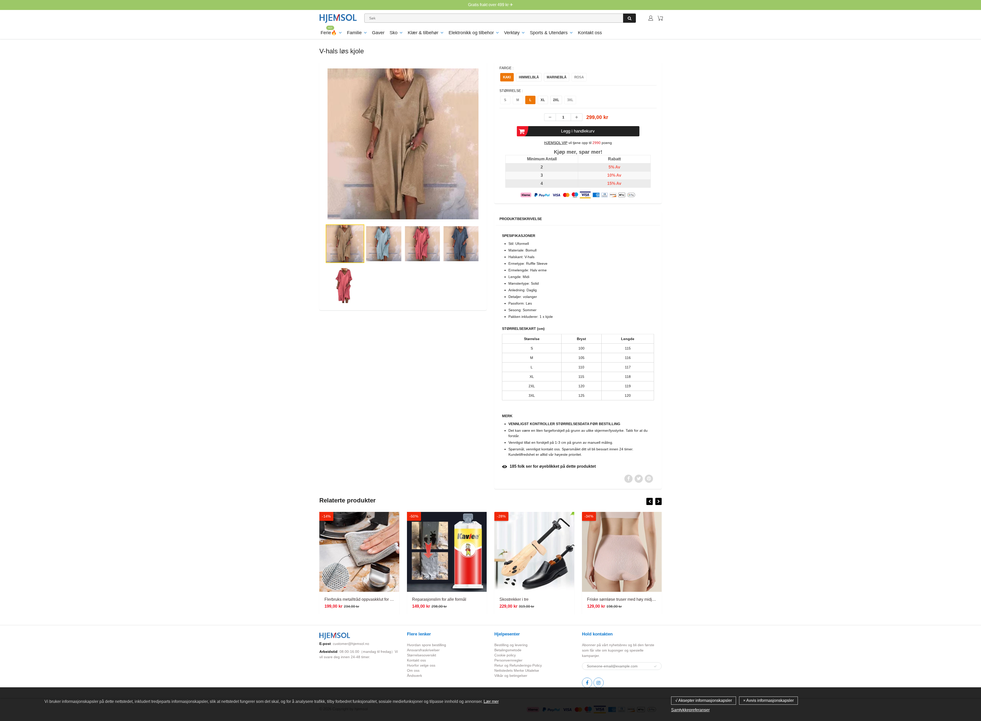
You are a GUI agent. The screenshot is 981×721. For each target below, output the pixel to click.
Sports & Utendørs (549, 32)
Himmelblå (529, 77)
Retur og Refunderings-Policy (518, 665)
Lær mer (491, 701)
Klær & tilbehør (423, 32)
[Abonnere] (655, 666)
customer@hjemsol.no (351, 644)
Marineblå (556, 77)
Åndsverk (414, 676)
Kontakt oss (590, 32)
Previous (307, 164)
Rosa (579, 77)
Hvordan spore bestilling (426, 645)
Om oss (413, 670)
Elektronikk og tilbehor (471, 32)
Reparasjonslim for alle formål (358, 599)
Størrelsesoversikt (421, 655)
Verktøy (512, 32)
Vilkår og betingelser (510, 676)
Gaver (378, 32)
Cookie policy (505, 655)
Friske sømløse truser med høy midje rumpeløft (548, 599)
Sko (394, 32)
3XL (570, 100)
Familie (354, 32)
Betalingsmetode (507, 650)
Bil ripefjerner (605, 599)
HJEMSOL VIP (555, 143)
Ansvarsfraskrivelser (423, 650)
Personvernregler (508, 660)
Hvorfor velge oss (421, 665)
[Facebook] (587, 683)
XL (543, 100)
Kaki (507, 77)
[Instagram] (598, 683)
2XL (556, 100)
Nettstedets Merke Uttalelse (516, 670)
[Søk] (629, 18)
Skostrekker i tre (433, 599)
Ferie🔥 (329, 32)
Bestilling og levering (511, 645)
